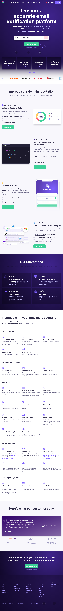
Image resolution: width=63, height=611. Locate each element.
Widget (3, 590)
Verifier (3, 586)
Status (40, 592)
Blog (40, 590)
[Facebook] (29, 603)
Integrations (17, 588)
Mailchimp (45, 456)
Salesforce (51, 456)
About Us (28, 584)
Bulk (3, 584)
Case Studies (29, 590)
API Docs (41, 584)
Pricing (15, 586)
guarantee (13, 281)
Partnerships (29, 588)
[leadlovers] (35, 534)
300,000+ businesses (26, 29)
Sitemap (40, 596)
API (3, 588)
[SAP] (28, 534)
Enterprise (16, 590)
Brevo (52, 455)
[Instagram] (37, 603)
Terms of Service (55, 584)
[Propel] (37, 534)
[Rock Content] (33, 534)
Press (27, 586)
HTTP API (13, 455)
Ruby (7, 458)
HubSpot (57, 455)
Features (16, 584)
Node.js (3, 458)
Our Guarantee (54, 590)
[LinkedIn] (34, 603)
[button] (12, 2)
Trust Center (41, 594)
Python (12, 458)
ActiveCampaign (47, 455)
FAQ (39, 588)
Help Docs (41, 586)
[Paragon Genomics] (26, 534)
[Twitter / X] (31, 603)
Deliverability (5, 592)
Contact (28, 592)
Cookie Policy (54, 591)
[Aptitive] (30, 534)
